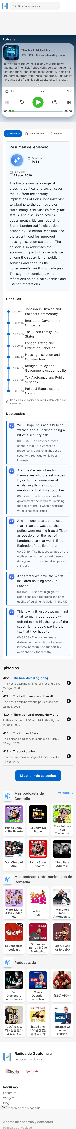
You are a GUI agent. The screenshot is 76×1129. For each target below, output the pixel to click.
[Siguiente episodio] (68, 102)
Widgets (8, 1098)
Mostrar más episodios (38, 776)
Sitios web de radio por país (21, 1108)
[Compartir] (7, 91)
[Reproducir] (38, 102)
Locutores (9, 1093)
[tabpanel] (38, 398)
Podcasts (9, 39)
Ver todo (64, 792)
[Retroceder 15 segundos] (21, 102)
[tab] (13, 133)
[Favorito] (12, 91)
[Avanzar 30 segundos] (54, 102)
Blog (6, 1103)
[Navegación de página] (69, 6)
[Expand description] (38, 84)
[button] (42, 91)
